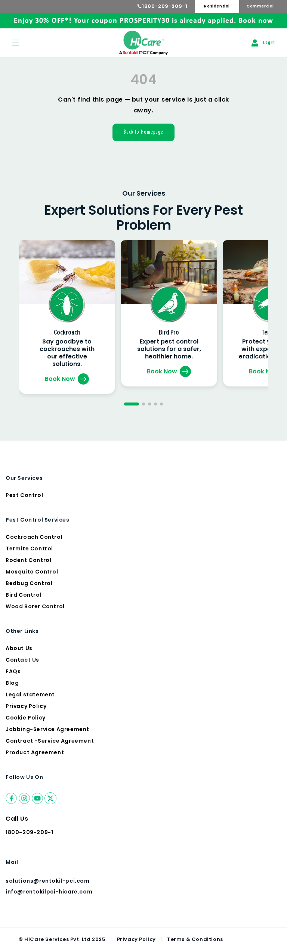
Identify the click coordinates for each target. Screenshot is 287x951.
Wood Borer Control (35, 606)
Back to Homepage (143, 132)
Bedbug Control (29, 583)
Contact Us (22, 659)
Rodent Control (28, 560)
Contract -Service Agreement (50, 741)
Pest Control (24, 495)
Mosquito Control (32, 571)
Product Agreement (35, 752)
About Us (19, 648)
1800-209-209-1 (164, 6)
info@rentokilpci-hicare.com (49, 891)
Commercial (260, 6)
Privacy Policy (26, 706)
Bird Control (23, 595)
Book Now (60, 379)
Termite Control (29, 548)
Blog (12, 683)
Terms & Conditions (195, 939)
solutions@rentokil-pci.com (48, 881)
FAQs (13, 671)
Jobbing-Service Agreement (47, 729)
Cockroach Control (34, 537)
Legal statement (30, 694)
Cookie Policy (26, 717)
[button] (15, 43)
